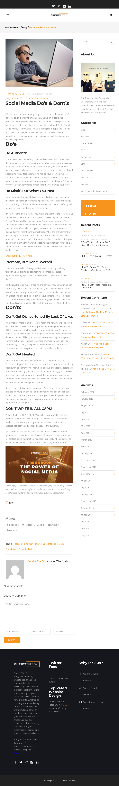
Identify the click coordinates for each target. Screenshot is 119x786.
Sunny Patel (86, 333)
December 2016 (88, 460)
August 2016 (87, 480)
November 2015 (88, 501)
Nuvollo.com (20, 753)
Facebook (18, 543)
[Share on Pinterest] (13, 530)
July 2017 (85, 412)
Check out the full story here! (19, 255)
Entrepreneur (87, 143)
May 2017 (85, 426)
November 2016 (88, 467)
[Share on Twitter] (27, 525)
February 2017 (87, 446)
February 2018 (87, 392)
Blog (24, 27)
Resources (86, 157)
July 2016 (85, 487)
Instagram (28, 543)
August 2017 (87, 405)
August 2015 (87, 514)
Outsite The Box (12, 27)
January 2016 (87, 494)
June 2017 (85, 419)
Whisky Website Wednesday (94, 191)
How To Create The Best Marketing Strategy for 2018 (95, 268)
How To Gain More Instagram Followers (96, 286)
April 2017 (85, 433)
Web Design (86, 177)
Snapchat (47, 543)
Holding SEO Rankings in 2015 (96, 256)
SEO (83, 163)
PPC (83, 150)
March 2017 (86, 439)
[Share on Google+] (40, 525)
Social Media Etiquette (16, 549)
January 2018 (87, 398)
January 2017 (87, 453)
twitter (31, 549)
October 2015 (87, 508)
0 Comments (40, 98)
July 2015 (85, 521)
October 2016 (87, 473)
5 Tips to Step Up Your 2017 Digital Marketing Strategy (95, 243)
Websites (85, 184)
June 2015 (85, 528)
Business (85, 136)
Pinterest (38, 543)
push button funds (90, 354)
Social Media (44, 93)
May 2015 (85, 535)
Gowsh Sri (85, 322)
